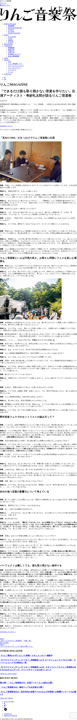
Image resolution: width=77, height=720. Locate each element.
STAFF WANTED (14, 33)
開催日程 (11, 50)
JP (5, 77)
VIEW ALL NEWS (6, 698)
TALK (10, 38)
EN (5, 79)
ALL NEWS (12, 37)
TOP (9, 62)
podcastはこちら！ (6, 126)
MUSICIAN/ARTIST (15, 28)
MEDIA (10, 40)
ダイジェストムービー (16, 66)
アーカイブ (12, 70)
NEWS (6, 35)
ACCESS (11, 31)
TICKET (11, 29)
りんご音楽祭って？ (15, 64)
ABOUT (7, 60)
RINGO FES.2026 (10, 24)
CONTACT (8, 74)
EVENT (10, 42)
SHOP (6, 58)
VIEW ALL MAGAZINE (8, 674)
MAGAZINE (8, 44)
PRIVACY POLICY (10, 715)
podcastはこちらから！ (8, 632)
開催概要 (11, 26)
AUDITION (8, 46)
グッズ (10, 72)
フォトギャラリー (14, 68)
